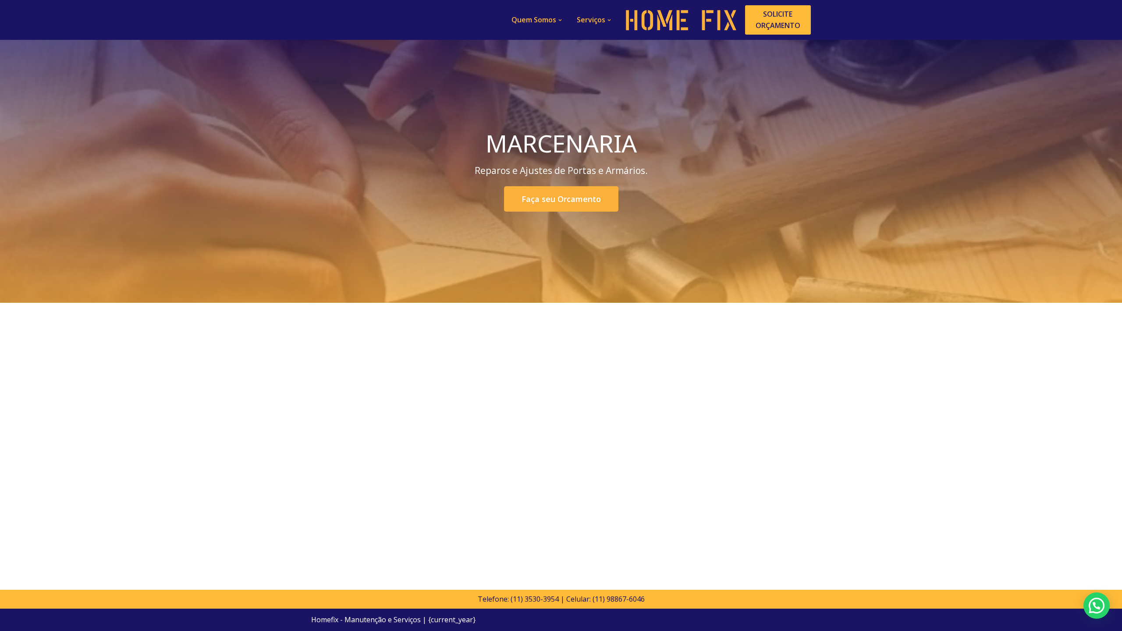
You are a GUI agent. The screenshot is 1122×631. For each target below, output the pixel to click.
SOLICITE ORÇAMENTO (778, 19)
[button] (560, 20)
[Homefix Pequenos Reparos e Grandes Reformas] (681, 20)
